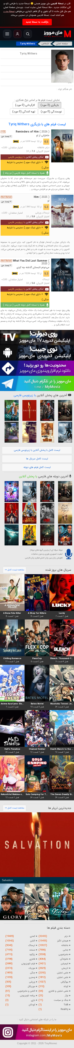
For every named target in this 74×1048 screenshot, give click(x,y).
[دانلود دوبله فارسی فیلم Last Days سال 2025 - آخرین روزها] (10, 534)
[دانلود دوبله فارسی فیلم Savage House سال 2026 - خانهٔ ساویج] (63, 410)
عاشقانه (40, 147)
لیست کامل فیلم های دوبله (37, 467)
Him (41, 197)
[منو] (7, 34)
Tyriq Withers (27, 43)
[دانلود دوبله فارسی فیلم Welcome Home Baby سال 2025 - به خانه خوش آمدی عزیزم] (46, 534)
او (48, 201)
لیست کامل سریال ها (37, 459)
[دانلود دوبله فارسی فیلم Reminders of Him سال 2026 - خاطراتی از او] (62, 145)
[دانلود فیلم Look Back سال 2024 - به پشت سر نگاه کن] (10, 432)
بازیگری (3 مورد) (50, 105)
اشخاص (45, 43)
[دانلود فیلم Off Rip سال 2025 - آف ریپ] (28, 432)
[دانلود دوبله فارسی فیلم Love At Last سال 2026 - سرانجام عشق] (46, 410)
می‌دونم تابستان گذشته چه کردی (33, 267)
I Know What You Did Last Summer (26, 262)
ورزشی (38, 213)
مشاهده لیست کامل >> (14, 569)
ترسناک (46, 213)
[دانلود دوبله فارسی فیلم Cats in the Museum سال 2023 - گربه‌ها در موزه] (28, 513)
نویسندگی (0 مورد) (51, 111)
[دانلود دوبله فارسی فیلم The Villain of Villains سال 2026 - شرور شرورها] (28, 534)
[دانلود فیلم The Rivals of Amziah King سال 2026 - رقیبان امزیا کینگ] (46, 432)
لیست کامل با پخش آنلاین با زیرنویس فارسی (37, 450)
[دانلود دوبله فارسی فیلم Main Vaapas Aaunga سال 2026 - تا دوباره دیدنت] (63, 513)
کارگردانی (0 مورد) (25, 105)
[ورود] (17, 34)
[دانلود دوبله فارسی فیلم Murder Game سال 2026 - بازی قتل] (10, 513)
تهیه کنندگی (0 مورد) (23, 111)
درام (47, 147)
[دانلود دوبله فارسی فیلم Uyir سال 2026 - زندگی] (46, 513)
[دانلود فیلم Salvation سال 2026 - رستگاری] (28, 410)
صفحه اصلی (62, 43)
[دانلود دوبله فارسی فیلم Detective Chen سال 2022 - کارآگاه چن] (63, 534)
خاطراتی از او (42, 135)
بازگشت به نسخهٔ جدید (37, 22)
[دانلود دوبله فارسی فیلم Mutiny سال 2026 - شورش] (63, 432)
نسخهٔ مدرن (9, 11)
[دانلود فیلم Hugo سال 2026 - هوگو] (10, 410)
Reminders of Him (32, 132)
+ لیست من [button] (6, 136)
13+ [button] (3, 131)
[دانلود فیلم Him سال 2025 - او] (62, 211)
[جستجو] (28, 34)
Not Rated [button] (6, 197)
